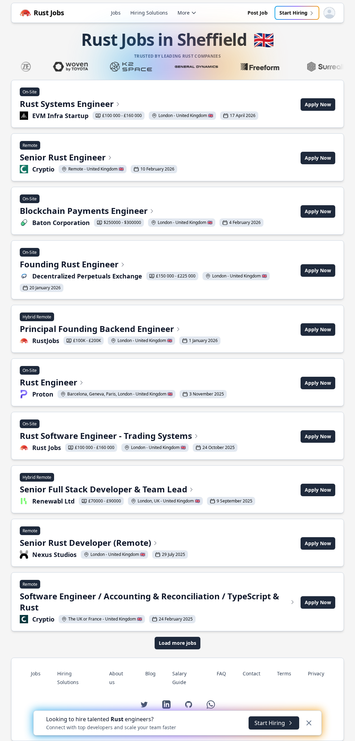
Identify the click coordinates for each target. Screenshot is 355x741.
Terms (284, 673)
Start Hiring (293, 12)
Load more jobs (177, 643)
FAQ (221, 673)
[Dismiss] (309, 723)
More (184, 12)
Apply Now (318, 104)
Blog (150, 673)
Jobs (116, 12)
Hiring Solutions (149, 12)
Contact (251, 673)
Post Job (258, 12)
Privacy (316, 673)
